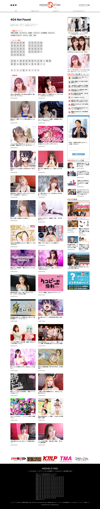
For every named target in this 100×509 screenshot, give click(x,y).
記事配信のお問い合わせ (52, 502)
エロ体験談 (44, 33)
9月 (47, 477)
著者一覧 (19, 502)
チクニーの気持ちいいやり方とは (77, 97)
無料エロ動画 (14, 33)
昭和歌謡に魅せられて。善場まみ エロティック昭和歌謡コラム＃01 (83, 165)
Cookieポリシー (76, 502)
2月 (52, 475)
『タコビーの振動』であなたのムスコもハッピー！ (50, 292)
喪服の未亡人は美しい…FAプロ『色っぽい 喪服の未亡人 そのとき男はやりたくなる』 (79, 101)
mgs (35, 35)
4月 (48, 475)
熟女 (31, 35)
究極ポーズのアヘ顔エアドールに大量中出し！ (49, 243)
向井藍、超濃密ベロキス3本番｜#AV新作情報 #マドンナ (79, 82)
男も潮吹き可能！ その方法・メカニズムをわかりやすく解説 (73, 246)
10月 (45, 477)
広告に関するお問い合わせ (42, 502)
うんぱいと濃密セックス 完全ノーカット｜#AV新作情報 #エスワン (79, 78)
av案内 (30, 33)
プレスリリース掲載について (84, 502)
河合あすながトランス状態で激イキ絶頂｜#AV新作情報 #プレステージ (79, 90)
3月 (50, 475)
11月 (42, 477)
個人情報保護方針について (67, 502)
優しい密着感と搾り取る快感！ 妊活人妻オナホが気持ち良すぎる (79, 94)
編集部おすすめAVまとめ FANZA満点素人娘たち (79, 112)
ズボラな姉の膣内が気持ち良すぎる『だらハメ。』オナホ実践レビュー (79, 108)
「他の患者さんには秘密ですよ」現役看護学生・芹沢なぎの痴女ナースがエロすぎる (79, 86)
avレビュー (51, 33)
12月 (40, 477)
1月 (53, 475)
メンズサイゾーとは (14, 502)
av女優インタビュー (16, 35)
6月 (44, 475)
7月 (42, 475)
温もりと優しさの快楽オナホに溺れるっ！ (20, 218)
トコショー (36, 33)
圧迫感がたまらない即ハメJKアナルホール (48, 143)
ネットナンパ (23, 33)
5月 (45, 475)
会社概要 (23, 502)
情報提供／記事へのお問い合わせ (31, 502)
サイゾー (25, 35)
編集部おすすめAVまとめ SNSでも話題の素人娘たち (79, 105)
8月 (40, 475)
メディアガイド (59, 502)
